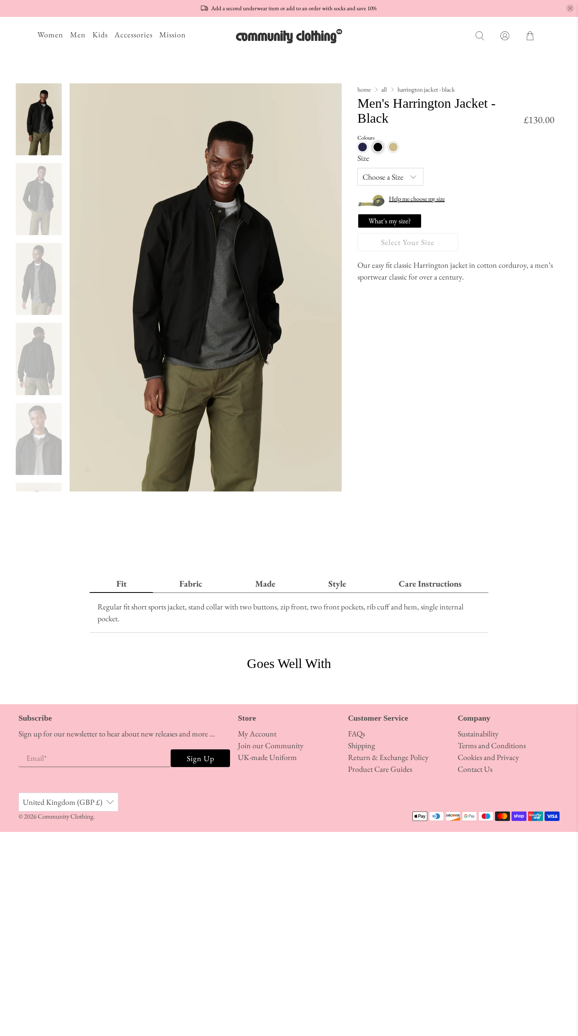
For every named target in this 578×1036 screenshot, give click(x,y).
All (384, 89)
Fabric (190, 583)
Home (364, 89)
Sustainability (478, 734)
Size (363, 158)
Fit (121, 583)
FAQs (356, 734)
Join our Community (271, 745)
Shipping (361, 745)
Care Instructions (430, 583)
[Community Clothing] (289, 36)
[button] (362, 147)
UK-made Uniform (267, 757)
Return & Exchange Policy (388, 757)
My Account (257, 734)
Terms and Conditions (492, 745)
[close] (570, 8)
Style (337, 583)
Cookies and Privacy (488, 757)
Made (265, 583)
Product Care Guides (380, 769)
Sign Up (200, 758)
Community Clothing (65, 816)
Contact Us (475, 769)
